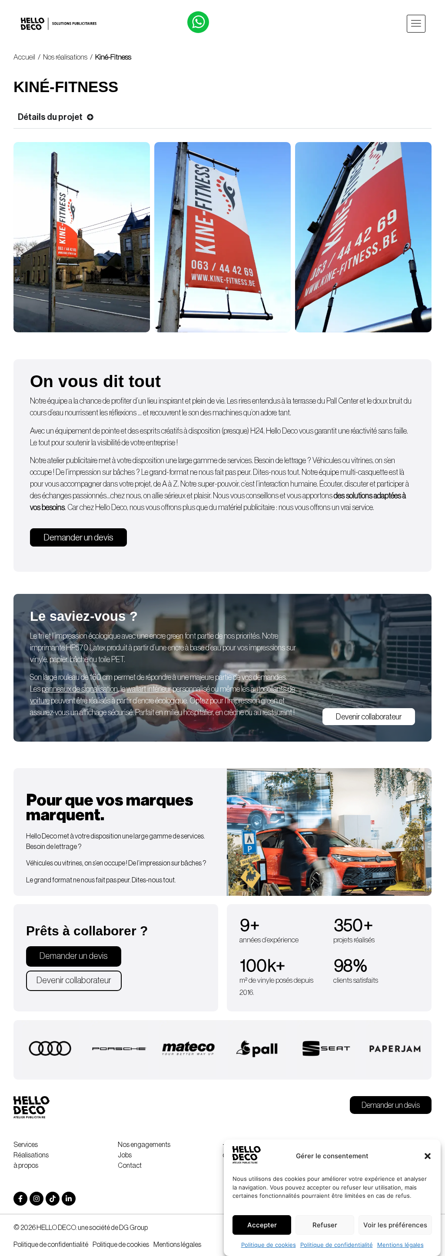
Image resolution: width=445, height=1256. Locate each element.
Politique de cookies (268, 1244)
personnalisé (168, 689)
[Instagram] (36, 1199)
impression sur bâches (102, 472)
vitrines (361, 460)
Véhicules (326, 460)
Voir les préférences (395, 1225)
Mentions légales (400, 1244)
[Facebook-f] (20, 1199)
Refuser (324, 1225)
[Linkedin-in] (69, 1199)
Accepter (262, 1225)
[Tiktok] (53, 1199)
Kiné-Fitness (114, 57)
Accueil (24, 57)
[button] (427, 1156)
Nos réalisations (65, 57)
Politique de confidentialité (336, 1244)
